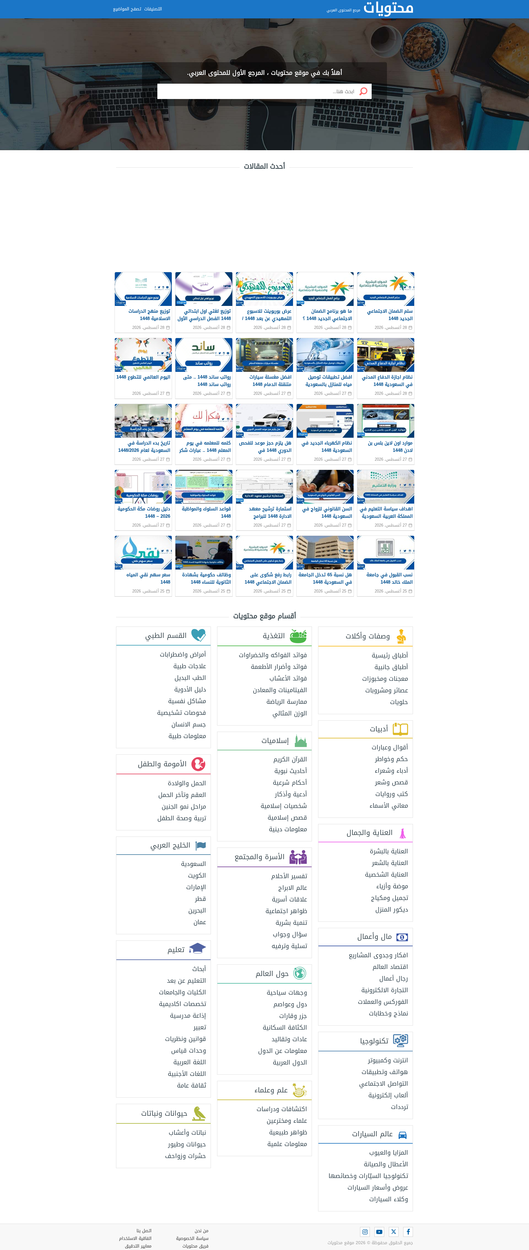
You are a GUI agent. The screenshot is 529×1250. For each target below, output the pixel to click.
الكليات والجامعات (182, 992)
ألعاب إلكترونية (388, 1095)
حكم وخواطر (391, 759)
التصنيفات (153, 9)
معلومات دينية (288, 829)
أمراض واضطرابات (183, 654)
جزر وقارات (293, 1016)
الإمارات (196, 887)
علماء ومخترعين (287, 1120)
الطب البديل (190, 677)
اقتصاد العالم (390, 966)
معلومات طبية (187, 736)
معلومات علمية (287, 1144)
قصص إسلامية (287, 817)
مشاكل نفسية (187, 701)
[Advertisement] (264, 220)
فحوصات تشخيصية (181, 712)
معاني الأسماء (389, 805)
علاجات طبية (189, 666)
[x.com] (394, 1232)
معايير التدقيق (138, 1246)
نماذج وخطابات (388, 1013)
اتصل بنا (144, 1231)
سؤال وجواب (290, 934)
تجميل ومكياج (389, 898)
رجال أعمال (393, 978)
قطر (200, 898)
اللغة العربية (189, 1062)
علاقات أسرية (289, 899)
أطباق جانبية (391, 667)
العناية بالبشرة (389, 851)
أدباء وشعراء (391, 770)
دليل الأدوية (190, 689)
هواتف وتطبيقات (385, 1072)
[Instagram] (365, 1232)
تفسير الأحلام (289, 876)
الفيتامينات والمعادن (280, 690)
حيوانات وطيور (187, 1144)
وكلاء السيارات (388, 1199)
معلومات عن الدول (282, 1050)
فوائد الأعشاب (288, 678)
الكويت (197, 875)
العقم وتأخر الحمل (182, 795)
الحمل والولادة (187, 783)
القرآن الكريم (290, 759)
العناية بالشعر (390, 863)
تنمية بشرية (291, 922)
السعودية (193, 863)
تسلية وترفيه (289, 946)
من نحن (201, 1231)
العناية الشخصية (386, 874)
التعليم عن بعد (186, 980)
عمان (199, 922)
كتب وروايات (391, 794)
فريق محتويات (195, 1246)
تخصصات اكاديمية (182, 1004)
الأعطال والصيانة (386, 1164)
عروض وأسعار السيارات (377, 1187)
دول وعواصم (290, 1004)
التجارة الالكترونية (384, 990)
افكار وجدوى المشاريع (378, 955)
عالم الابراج (292, 887)
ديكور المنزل (391, 909)
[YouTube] (379, 1232)
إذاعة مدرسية (188, 1015)
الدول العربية (290, 1062)
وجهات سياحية (287, 992)
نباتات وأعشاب (187, 1132)
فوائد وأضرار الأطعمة (279, 666)
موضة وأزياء (392, 886)
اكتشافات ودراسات (282, 1109)
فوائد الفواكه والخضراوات (273, 655)
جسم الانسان (188, 724)
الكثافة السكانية (285, 1027)
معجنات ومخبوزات (385, 678)
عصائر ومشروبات (386, 690)
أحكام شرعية (290, 782)
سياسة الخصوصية (192, 1238)
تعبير (199, 1027)
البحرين (197, 910)
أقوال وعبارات (390, 747)
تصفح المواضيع (127, 9)
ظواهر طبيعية (288, 1132)
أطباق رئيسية (390, 655)
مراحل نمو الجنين (184, 806)
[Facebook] (408, 1232)
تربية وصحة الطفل (181, 818)
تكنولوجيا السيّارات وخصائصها (368, 1176)
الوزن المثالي (289, 713)
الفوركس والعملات (383, 1001)
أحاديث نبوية (290, 771)
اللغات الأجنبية (187, 1073)
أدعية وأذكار (291, 794)
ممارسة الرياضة (286, 701)
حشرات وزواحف (185, 1156)
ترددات (399, 1107)
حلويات (399, 702)
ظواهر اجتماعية (286, 911)
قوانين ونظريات (185, 1039)
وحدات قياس (188, 1050)
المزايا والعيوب (388, 1152)
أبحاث (199, 969)
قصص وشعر (391, 782)
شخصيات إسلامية (284, 806)
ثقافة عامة (191, 1085)
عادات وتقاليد (289, 1039)
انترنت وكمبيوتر (388, 1060)
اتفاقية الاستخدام (135, 1238)
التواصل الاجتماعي (383, 1083)
